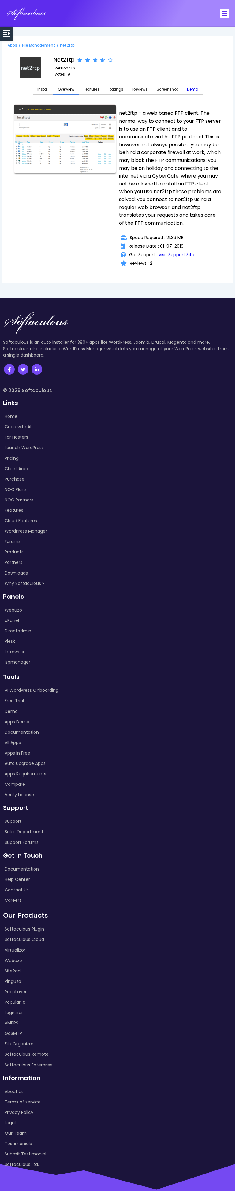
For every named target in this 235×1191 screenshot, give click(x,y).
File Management (38, 45)
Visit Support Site (176, 255)
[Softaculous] (26, 13)
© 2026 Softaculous (27, 390)
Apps (12, 45)
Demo (192, 89)
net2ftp (67, 45)
